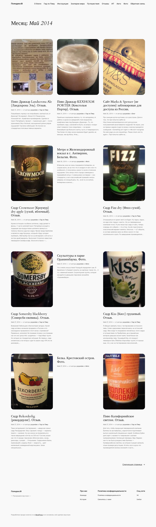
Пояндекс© (17, 3)
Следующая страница (133, 464)
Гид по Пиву (44, 110)
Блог (133, 113)
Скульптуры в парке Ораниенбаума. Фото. (71, 257)
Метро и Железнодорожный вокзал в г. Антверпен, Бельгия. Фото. (76, 153)
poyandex (34, 110)
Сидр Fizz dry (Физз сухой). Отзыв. (122, 210)
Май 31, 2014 (15, 110)
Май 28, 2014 (108, 113)
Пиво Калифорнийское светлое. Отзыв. (118, 418)
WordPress (39, 515)
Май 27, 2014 (15, 322)
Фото (87, 161)
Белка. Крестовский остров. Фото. (76, 360)
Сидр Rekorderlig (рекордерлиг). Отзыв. (26, 418)
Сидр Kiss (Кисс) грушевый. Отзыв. (122, 316)
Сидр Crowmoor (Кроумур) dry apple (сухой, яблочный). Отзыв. (30, 211)
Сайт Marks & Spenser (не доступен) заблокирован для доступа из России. (122, 105)
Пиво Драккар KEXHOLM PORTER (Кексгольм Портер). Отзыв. (75, 105)
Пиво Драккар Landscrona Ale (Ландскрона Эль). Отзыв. (31, 103)
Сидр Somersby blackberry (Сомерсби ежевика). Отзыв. (30, 316)
